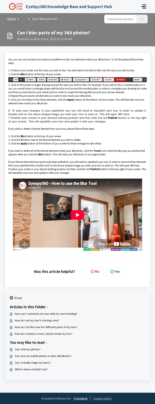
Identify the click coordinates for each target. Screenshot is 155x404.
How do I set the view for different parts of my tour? (46, 327)
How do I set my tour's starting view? (37, 320)
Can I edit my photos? (28, 349)
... (24, 19)
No (97, 271)
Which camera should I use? (31, 369)
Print (18, 298)
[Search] (142, 19)
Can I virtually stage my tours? (33, 362)
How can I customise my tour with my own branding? (46, 314)
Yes (117, 271)
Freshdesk (81, 398)
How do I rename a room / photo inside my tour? (43, 334)
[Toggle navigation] (144, 6)
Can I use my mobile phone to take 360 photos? (43, 356)
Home (11, 19)
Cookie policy (102, 398)
